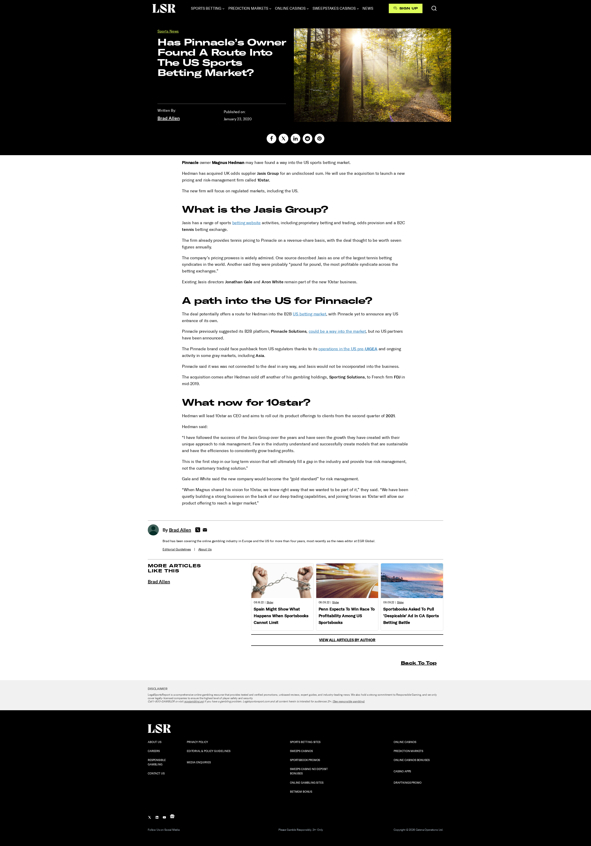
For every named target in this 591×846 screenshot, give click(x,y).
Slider (270, 602)
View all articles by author (347, 640)
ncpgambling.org (194, 701)
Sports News (168, 31)
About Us (205, 549)
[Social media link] (271, 138)
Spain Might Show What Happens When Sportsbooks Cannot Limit (281, 616)
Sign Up (408, 8)
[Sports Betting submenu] (223, 8)
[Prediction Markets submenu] (270, 8)
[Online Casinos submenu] (308, 8)
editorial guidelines (177, 549)
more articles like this (174, 568)
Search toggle (434, 8)
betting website (246, 222)
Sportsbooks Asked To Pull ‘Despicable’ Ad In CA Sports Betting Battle (411, 616)
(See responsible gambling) (349, 701)
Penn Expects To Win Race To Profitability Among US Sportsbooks (347, 616)
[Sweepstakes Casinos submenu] (358, 8)
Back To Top (419, 663)
